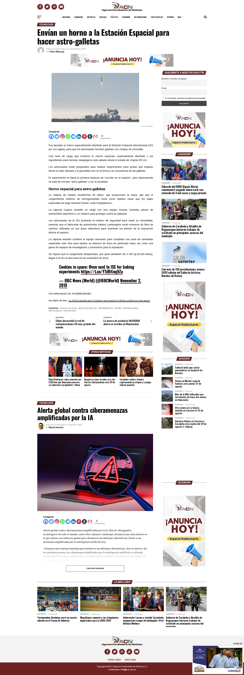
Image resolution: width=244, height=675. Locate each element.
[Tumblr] (89, 136)
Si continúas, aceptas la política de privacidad (185, 98)
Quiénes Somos (114, 659)
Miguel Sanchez (56, 427)
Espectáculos (157, 17)
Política (114, 17)
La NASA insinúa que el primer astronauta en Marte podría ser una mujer (109, 300)
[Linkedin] (78, 136)
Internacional (140, 17)
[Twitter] (56, 136)
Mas (179, 17)
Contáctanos (130, 659)
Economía (126, 17)
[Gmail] (95, 136)
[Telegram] (73, 136)
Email (164, 88)
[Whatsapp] (67, 136)
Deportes (91, 17)
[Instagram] (62, 136)
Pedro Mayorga (56, 52)
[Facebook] (51, 136)
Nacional (66, 17)
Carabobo (78, 17)
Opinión (170, 17)
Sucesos (102, 17)
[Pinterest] (84, 136)
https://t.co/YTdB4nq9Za (102, 271)
